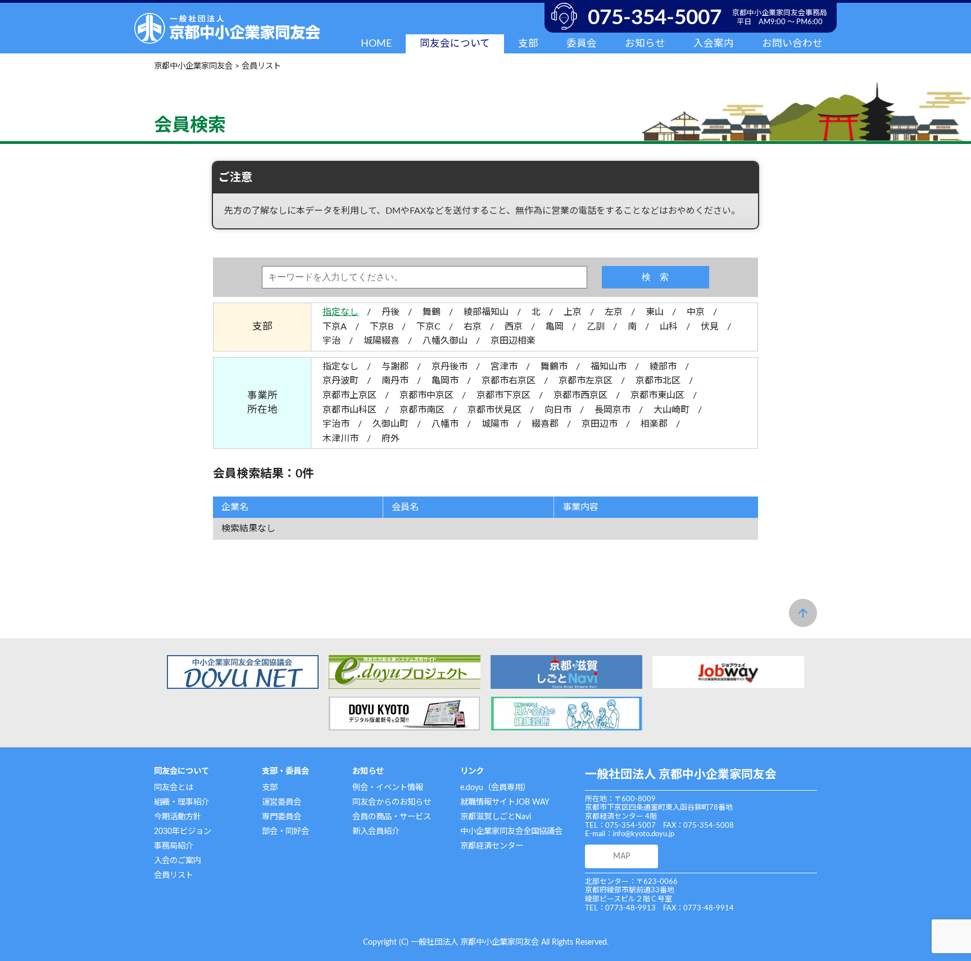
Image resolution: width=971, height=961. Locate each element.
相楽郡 (654, 423)
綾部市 (663, 366)
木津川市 (341, 438)
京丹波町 (341, 380)
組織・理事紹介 (181, 802)
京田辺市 (600, 423)
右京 (473, 326)
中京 (696, 312)
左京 (614, 312)
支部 (270, 787)
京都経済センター (491, 846)
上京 (573, 312)
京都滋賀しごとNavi (495, 817)
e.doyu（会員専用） (495, 787)
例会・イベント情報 (387, 787)
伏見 (710, 326)
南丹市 (395, 380)
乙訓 (596, 326)
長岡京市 (612, 409)
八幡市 (445, 423)
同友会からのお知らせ (391, 802)
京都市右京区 (509, 380)
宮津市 (504, 366)
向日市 (558, 409)
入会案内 (713, 43)
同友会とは (173, 787)
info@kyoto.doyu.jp (643, 834)
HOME (376, 43)
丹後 (391, 312)
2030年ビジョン (182, 831)
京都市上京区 (349, 395)
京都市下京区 (503, 395)
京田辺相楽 (513, 340)
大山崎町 (671, 409)
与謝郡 (395, 366)
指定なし (341, 312)
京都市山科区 (349, 409)
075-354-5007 (655, 17)
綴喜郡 (545, 423)
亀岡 (555, 326)
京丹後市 (450, 366)
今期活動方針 (177, 817)
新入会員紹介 (376, 831)
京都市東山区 (657, 395)
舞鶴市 (554, 366)
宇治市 (336, 423)
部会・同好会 (285, 831)
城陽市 (495, 423)
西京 (514, 326)
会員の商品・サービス (391, 817)
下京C (428, 326)
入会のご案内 (177, 860)
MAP (621, 856)
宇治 (332, 340)
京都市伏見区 (494, 409)
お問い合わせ (792, 43)
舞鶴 (432, 312)
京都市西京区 (580, 395)
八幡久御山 (445, 340)
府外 (391, 438)
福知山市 (609, 366)
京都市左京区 (585, 380)
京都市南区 (422, 409)
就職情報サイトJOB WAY (505, 802)
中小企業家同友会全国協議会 (511, 831)
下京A (335, 326)
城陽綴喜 (382, 340)
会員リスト (173, 875)
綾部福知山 (486, 312)
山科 (669, 326)
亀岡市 (445, 380)
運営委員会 (281, 802)
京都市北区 (658, 380)
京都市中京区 (426, 395)
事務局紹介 (173, 846)
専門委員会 (281, 817)
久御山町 (391, 423)
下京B (381, 326)
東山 (655, 312)
